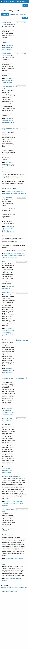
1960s (7, 191)
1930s (7, 253)
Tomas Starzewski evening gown (11, 476)
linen (3, 372)
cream (3, 330)
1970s (10, 191)
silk (13, 122)
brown (7, 226)
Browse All (5, 14)
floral (13, 286)
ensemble (11, 330)
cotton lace (10, 328)
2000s (7, 501)
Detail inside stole (7, 197)
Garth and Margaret (9, 228)
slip (14, 334)
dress (3, 120)
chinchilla (11, 226)
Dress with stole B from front (8, 129)
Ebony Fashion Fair (7, 468)
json (17, 587)
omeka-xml (21, 587)
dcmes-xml (12, 587)
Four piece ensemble (8, 292)
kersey (7, 529)
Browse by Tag (14, 14)
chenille (11, 45)
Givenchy (7, 47)
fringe (3, 47)
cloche (23, 253)
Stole (3, 261)
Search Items (23, 14)
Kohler (7, 231)
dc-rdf (8, 587)
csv (5, 587)
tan (13, 231)
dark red (8, 368)
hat (21, 255)
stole (10, 49)
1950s (7, 558)
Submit (25, 5)
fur (2, 228)
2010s (10, 501)
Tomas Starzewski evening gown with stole (7, 420)
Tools (24, 18)
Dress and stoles (7, 172)
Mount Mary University (12, 591)
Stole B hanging (6, 53)
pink (11, 332)
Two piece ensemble (8, 340)
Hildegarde (5, 412)
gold (9, 410)
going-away (5, 230)
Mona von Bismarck (7, 122)
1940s (10, 253)
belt (6, 328)
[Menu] (1, 1)
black (7, 45)
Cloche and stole (7, 236)
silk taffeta (9, 334)
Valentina (7, 288)
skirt (20, 558)
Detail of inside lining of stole (8, 510)
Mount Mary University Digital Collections (14, 1)
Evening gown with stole (7, 379)
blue (10, 286)
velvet (11, 414)
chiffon (10, 467)
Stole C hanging (6, 22)
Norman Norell (5, 332)
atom (2, 587)
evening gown (5, 470)
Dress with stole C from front (8, 87)
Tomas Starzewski (6, 472)
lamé (9, 412)
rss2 (26, 587)
